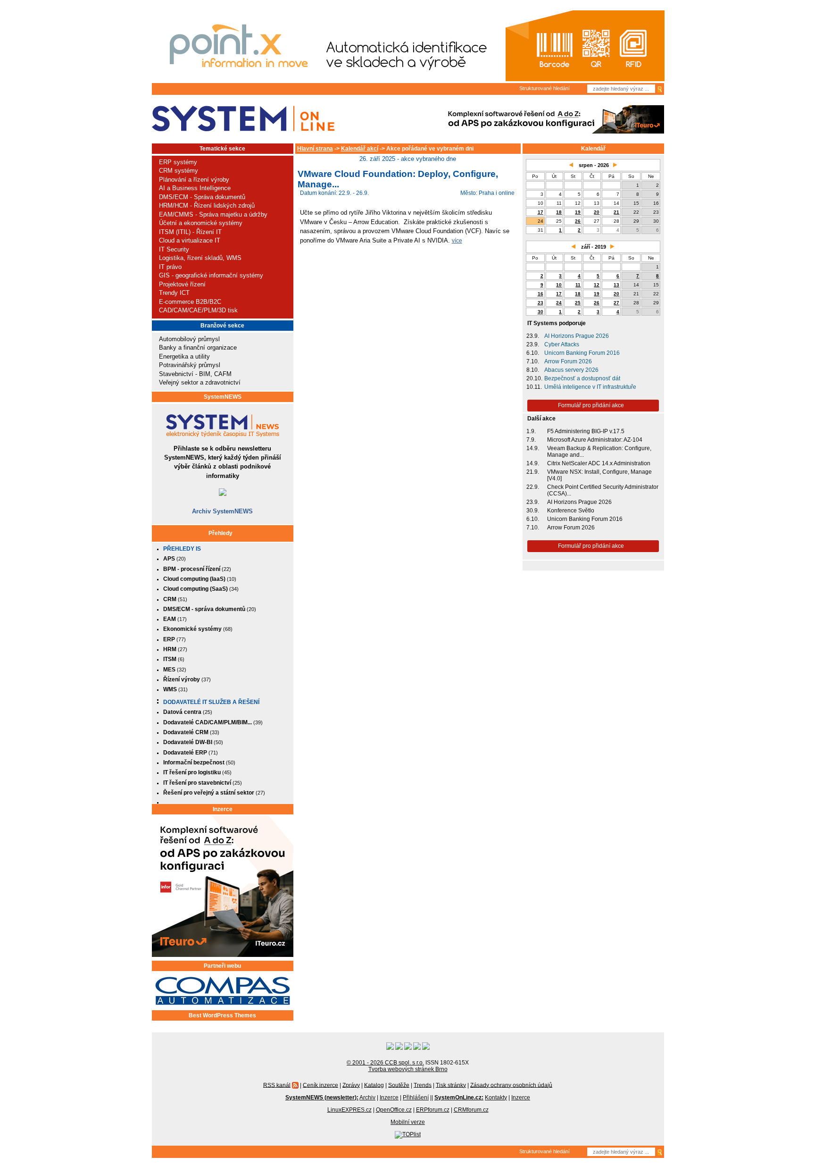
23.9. (532, 336)
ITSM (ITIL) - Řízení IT (190, 231)
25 (578, 302)
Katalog (374, 1084)
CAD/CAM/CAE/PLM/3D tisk (198, 310)
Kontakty (496, 1097)
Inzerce (223, 809)
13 (616, 284)
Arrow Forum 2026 (568, 361)
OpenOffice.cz (394, 1109)
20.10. (534, 378)
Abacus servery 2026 (571, 370)
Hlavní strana (315, 148)
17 (540, 212)
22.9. (532, 487)
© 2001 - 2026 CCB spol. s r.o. (385, 1062)
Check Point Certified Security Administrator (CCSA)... (602, 490)
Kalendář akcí (359, 148)
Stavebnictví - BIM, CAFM (195, 373)
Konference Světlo (570, 510)
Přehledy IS (182, 548)
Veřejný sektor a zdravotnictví (200, 382)
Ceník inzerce (320, 1084)
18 (559, 212)
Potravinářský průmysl (189, 365)
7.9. (531, 439)
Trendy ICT (174, 292)
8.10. (532, 370)
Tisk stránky (451, 1084)
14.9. (532, 448)
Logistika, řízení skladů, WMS (200, 257)
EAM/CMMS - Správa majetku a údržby (213, 214)
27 (616, 302)
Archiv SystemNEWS (222, 511)
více (457, 240)
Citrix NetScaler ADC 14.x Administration (598, 463)
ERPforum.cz (432, 1109)
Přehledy (220, 533)
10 (559, 284)
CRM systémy (178, 170)
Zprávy (351, 1084)
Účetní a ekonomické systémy (200, 222)
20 (596, 212)
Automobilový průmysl (189, 339)
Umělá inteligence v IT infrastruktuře (590, 387)
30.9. (532, 510)
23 (540, 302)
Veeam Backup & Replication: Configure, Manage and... (599, 451)
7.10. (532, 361)
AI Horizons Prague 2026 (576, 336)
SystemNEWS (222, 397)
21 (616, 212)
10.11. (534, 387)
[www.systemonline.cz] (243, 119)
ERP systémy (178, 162)
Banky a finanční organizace (198, 347)
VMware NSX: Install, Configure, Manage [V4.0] (599, 475)
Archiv (367, 1097)
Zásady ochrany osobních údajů (511, 1084)
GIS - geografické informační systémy (211, 275)
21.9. (532, 472)
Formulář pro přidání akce (591, 405)
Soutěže (398, 1084)
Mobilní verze (408, 1122)
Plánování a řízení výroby (194, 179)
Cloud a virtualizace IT (189, 240)
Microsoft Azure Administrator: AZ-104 (594, 439)
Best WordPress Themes (222, 1015)
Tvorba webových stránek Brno (408, 1069)
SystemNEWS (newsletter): (321, 1097)
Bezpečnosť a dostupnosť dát (582, 378)
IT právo (170, 266)
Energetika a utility (184, 356)
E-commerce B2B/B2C (190, 301)
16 (540, 293)
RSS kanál (277, 1084)
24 (559, 302)
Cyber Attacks (561, 344)
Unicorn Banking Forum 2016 (582, 353)
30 (540, 311)
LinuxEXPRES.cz (349, 1109)
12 (596, 284)
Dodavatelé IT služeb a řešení (211, 702)
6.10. (532, 353)
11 (578, 284)
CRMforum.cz (471, 1109)
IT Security (174, 249)
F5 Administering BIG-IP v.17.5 (585, 431)
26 (578, 221)
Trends (423, 1084)
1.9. (531, 431)
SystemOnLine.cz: (458, 1097)
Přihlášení (416, 1097)
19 (578, 212)
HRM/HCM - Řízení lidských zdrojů (207, 205)
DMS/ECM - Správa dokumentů (202, 197)
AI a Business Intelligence (195, 188)
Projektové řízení (182, 284)
